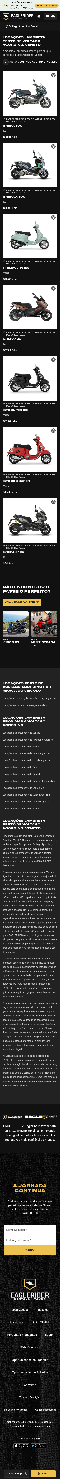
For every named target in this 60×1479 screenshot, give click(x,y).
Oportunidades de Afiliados (30, 1372)
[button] (30, 105)
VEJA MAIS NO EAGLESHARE (22, 602)
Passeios (42, 1310)
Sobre (49, 1335)
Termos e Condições (30, 1397)
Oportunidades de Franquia (30, 1360)
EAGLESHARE (40, 1322)
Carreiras (30, 1385)
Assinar (30, 1250)
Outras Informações (45, 1410)
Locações (16, 1322)
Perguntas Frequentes (22, 1335)
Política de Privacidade (15, 1410)
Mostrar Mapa (15, 1474)
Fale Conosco (30, 1347)
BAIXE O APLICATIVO (47, 6)
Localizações (20, 1310)
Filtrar (45, 1474)
